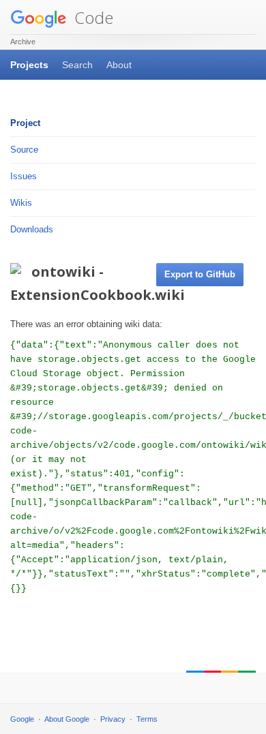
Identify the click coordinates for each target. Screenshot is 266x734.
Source (24, 149)
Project (25, 123)
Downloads (31, 229)
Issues (23, 176)
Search (77, 64)
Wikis (21, 203)
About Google (66, 719)
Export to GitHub (199, 274)
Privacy (112, 719)
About (119, 64)
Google (22, 719)
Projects (29, 64)
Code (91, 17)
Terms (147, 719)
